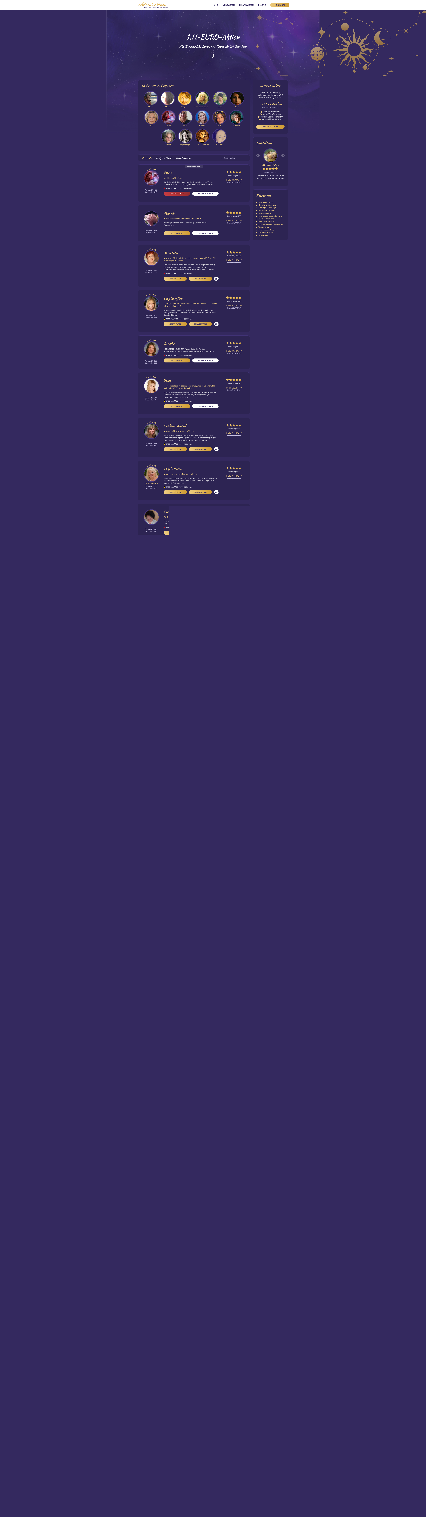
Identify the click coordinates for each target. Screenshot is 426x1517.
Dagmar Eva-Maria (177, 1277)
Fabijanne (184, 107)
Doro (167, 1192)
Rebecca (202, 126)
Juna (220, 107)
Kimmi (168, 592)
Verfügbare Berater (164, 157)
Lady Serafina (173, 298)
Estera (168, 126)
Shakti (168, 145)
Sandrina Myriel (175, 425)
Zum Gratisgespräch (270, 127)
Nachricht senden (205, 193)
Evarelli (169, 1012)
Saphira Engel (185, 145)
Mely (167, 758)
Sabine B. (170, 1103)
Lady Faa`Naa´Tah (202, 145)
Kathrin (169, 1320)
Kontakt (262, 5)
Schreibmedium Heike (202, 107)
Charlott (169, 633)
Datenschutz (275, 1499)
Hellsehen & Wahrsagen (223, 1486)
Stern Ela (170, 511)
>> (222, 1441)
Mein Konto (279, 5)
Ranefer (169, 343)
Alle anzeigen (218, 1469)
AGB (268, 1499)
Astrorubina (153, 5)
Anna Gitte (171, 252)
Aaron (168, 929)
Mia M (150, 107)
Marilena (219, 145)
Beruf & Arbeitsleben (266, 219)
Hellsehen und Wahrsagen (267, 205)
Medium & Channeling (266, 210)
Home (215, 5)
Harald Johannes (175, 1149)
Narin (185, 126)
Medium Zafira (270, 165)
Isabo (151, 126)
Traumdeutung (263, 227)
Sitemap (285, 1499)
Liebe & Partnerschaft (266, 221)
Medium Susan (174, 719)
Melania (169, 213)
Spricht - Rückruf (177, 193)
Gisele (219, 126)
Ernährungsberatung (266, 230)
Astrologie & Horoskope (267, 208)
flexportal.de (218, 1515)
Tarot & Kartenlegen (265, 202)
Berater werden (246, 5)
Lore (166, 797)
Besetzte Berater (183, 157)
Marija (167, 107)
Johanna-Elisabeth (176, 883)
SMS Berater (263, 235)
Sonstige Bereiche (183, 1489)
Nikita (168, 1405)
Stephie (169, 678)
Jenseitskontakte (264, 213)
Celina (168, 972)
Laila (237, 107)
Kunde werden (228, 5)
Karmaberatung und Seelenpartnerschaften (274, 224)
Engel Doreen (173, 468)
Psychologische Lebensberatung (270, 216)
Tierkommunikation (265, 233)
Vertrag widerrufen (213, 1503)
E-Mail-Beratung (200, 279)
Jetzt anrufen (176, 233)
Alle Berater (146, 157)
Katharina (236, 126)
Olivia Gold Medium (177, 840)
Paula (167, 380)
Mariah (169, 1359)
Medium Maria (173, 1058)
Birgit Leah (171, 552)
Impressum (261, 1499)
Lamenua (170, 1231)
